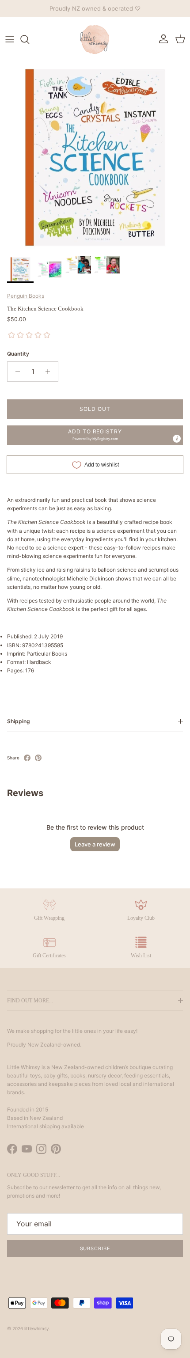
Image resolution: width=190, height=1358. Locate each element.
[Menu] (9, 39)
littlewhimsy (36, 1328)
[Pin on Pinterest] (38, 758)
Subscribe (95, 1248)
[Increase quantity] (50, 371)
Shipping (18, 721)
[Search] (29, 39)
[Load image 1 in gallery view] (95, 157)
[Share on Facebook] (27, 758)
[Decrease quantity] (15, 371)
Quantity (18, 353)
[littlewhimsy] (95, 39)
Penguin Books (25, 295)
